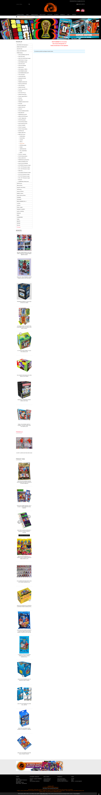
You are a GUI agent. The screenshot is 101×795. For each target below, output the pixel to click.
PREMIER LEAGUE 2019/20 (23, 101)
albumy (21, 141)
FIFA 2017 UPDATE (21, 125)
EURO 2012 (20, 170)
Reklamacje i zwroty (20, 782)
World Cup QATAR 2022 (22, 83)
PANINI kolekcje (20, 52)
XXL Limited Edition (23, 150)
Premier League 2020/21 (22, 96)
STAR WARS (19, 199)
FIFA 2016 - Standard (22, 154)
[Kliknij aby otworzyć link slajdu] (50, 28)
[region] (50, 28)
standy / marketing (20, 211)
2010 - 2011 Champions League (24, 177)
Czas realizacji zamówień (35, 781)
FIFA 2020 (20, 103)
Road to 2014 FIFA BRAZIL (23, 163)
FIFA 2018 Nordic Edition (22, 121)
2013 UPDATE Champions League (24, 172)
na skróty (18, 203)
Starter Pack (22, 143)
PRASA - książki (20, 207)
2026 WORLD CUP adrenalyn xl (22, 44)
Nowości (18, 225)
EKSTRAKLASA (21, 130)
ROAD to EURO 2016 (22, 157)
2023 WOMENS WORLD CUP (23, 72)
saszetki (21, 139)
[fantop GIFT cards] (39, 765)
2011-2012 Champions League (24, 176)
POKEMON (19, 197)
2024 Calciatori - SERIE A (22, 69)
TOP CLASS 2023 (21, 74)
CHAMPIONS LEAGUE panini (23, 181)
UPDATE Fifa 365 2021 (22, 94)
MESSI (18, 215)
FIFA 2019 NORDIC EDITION (23, 110)
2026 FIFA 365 (19, 48)
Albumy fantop (19, 185)
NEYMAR (18, 223)
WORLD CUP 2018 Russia (23, 116)
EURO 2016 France (21, 134)
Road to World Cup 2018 (22, 123)
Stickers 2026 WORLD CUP (22, 50)
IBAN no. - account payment (76, 781)
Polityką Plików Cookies (44, 793)
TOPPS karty (19, 189)
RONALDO (19, 213)
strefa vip (18, 205)
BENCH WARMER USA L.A (21, 201)
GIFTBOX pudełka (23, 145)
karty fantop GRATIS (61, 778)
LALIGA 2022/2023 (21, 76)
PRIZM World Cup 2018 (22, 114)
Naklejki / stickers (20, 193)
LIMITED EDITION (23, 148)
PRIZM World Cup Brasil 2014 (23, 159)
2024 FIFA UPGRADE (22, 65)
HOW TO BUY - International (21, 783)
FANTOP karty (19, 183)
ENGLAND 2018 (21, 112)
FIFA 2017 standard (22, 127)
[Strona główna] (50, 7)
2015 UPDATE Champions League (24, 165)
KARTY (21, 152)
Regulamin (18, 778)
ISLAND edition (22, 136)
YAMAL (18, 219)
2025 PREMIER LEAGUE (22, 61)
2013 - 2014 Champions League (24, 168)
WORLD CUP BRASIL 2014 (23, 161)
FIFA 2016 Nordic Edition (22, 156)
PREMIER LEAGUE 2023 (22, 81)
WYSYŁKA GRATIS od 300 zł (62, 781)
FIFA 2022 (20, 90)
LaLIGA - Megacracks (22, 118)
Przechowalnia (46, 781)
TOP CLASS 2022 (21, 85)
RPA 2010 (20, 179)
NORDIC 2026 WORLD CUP (22, 46)
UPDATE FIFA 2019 (21, 107)
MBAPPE (18, 221)
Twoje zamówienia (47, 778)
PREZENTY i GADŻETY (21, 209)
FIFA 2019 (20, 109)
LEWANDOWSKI (20, 217)
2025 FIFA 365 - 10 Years (22, 60)
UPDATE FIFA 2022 (21, 87)
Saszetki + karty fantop (21, 187)
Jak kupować (18, 781)
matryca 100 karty (20, 191)
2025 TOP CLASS (21, 56)
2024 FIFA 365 (21, 67)
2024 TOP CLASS (21, 63)
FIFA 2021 (20, 98)
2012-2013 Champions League (24, 174)
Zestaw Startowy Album (21, 195)
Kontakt (72, 778)
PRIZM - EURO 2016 (22, 132)
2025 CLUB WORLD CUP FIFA (23, 54)
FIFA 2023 (20, 80)
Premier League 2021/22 (22, 89)
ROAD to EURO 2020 (22, 105)
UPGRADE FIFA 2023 (22, 78)
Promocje (18, 227)
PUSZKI (21, 147)
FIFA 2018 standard (22, 119)
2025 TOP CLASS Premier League (24, 58)
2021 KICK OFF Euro (22, 92)
